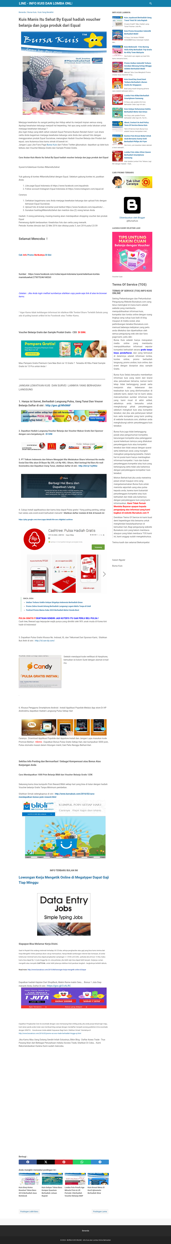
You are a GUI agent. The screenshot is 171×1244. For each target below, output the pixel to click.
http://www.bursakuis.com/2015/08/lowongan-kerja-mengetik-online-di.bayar (57, 970)
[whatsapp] (82, 1162)
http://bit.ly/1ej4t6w (88, 466)
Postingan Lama (100, 1211)
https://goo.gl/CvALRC (59, 985)
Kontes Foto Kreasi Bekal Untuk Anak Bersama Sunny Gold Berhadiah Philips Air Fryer (137, 139)
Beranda (85, 1231)
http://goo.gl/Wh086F (58, 405)
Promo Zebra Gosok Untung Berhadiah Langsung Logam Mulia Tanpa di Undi (58, 606)
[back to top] (165, 1238)
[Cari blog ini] (150, 3)
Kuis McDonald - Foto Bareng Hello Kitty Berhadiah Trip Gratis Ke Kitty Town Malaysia (138, 50)
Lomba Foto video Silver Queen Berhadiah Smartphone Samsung (137, 155)
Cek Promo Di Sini (35, 255)
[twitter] (46, 1162)
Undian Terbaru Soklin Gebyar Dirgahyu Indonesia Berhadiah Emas (54, 602)
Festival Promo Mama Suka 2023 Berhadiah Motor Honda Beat (52, 610)
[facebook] (28, 1162)
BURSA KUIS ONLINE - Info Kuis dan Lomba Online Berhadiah (89, 1240)
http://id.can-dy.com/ (45, 640)
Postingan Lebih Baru (29, 1211)
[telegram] (100, 1162)
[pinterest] (64, 1162)
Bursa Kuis (52, 144)
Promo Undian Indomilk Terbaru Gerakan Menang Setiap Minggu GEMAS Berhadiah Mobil (138, 66)
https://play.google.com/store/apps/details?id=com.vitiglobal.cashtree (46, 520)
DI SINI (49, 434)
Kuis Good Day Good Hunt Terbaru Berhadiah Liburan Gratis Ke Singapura (135, 82)
